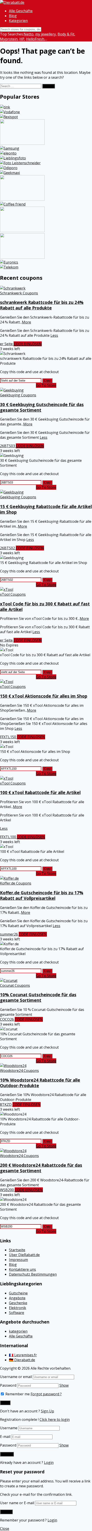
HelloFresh (35, 39)
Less (54, 335)
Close (4, 1528)
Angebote (17, 1298)
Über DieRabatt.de (24, 1254)
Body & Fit (66, 34)
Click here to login (55, 1419)
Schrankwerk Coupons (19, 293)
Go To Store (46, 385)
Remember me (17, 1394)
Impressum (18, 1259)
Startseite (17, 1249)
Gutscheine (18, 1293)
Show (64, 1385)
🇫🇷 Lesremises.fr (23, 1355)
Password (8, 1385)
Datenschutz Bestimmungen (33, 1274)
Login (49, 1462)
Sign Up (47, 1411)
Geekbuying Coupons (18, 395)
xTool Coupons (13, 594)
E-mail (5, 1436)
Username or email (16, 1376)
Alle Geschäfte (21, 10)
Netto (28, 34)
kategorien (18, 1331)
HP (21, 39)
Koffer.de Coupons (15, 883)
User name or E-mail (17, 1502)
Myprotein (9, 39)
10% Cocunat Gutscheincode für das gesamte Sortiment (38, 997)
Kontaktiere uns (22, 1269)
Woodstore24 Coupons (19, 1070)
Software (16, 1312)
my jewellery (45, 34)
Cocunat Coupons (15, 985)
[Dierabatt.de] (12, 2)
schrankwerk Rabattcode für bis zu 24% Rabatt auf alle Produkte (42, 305)
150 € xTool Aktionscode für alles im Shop (43, 696)
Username (8, 1427)
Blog (13, 15)
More (26, 322)
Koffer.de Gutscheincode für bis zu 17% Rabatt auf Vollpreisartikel (41, 895)
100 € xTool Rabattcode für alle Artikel (40, 792)
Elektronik (17, 1307)
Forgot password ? (46, 1394)
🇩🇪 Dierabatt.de (22, 1359)
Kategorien (18, 20)
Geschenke (18, 1302)
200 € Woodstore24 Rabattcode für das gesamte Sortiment (41, 1167)
